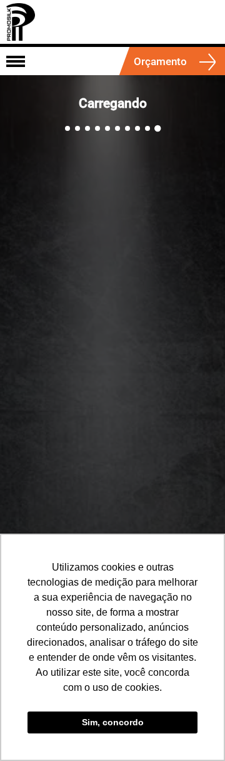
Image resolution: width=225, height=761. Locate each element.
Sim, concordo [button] (113, 722)
